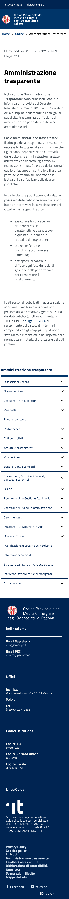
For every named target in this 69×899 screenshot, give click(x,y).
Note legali (14, 869)
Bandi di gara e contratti (19, 466)
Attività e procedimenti (18, 448)
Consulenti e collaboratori (20, 400)
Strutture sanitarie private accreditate (28, 564)
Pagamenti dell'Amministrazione (24, 526)
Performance (12, 429)
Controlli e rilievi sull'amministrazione (28, 508)
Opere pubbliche (14, 536)
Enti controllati (13, 438)
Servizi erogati (13, 517)
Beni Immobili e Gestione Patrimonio (27, 498)
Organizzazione (13, 391)
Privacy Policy (16, 846)
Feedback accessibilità (22, 862)
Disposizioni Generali (17, 382)
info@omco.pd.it (16, 645)
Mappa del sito (16, 877)
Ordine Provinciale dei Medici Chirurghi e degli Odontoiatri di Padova (28, 19)
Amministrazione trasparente (27, 858)
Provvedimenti (13, 457)
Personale (10, 410)
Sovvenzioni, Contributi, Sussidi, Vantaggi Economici (24, 478)
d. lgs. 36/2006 (35, 320)
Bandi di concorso (15, 419)
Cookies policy (16, 850)
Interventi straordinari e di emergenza (28, 574)
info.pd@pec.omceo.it (19, 655)
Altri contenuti (13, 583)
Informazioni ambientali (19, 555)
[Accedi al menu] (61, 19)
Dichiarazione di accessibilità (27, 865)
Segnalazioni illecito (20, 873)
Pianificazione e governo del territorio (28, 545)
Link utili (12, 854)
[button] (62, 381)
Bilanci (8, 489)
